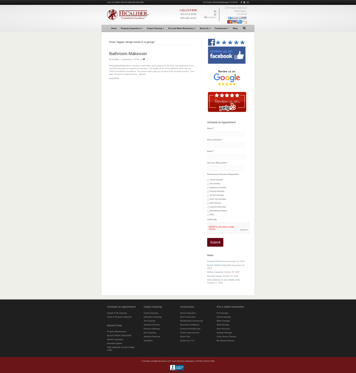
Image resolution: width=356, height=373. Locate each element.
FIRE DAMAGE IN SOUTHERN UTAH (223, 280)
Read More (114, 78)
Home (114, 28)
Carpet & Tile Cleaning (117, 313)
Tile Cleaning (215, 184)
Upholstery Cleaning (218, 188)
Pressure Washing (217, 191)
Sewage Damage (224, 332)
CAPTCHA (212, 219)
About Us (204, 28)
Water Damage (223, 321)
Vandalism (148, 340)
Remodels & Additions (189, 325)
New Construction (188, 317)
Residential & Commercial (191, 321)
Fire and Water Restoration (181, 28)
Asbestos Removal (152, 336)
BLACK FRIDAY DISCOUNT (219, 265)
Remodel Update (214, 276)
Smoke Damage (224, 317)
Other (212, 215)
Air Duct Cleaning (217, 195)
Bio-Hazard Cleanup (225, 340)
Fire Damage (222, 313)
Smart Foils (185, 336)
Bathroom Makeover (128, 53)
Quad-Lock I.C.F (187, 340)
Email (210, 151)
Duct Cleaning (150, 332)
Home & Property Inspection (119, 317)
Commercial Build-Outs (190, 329)
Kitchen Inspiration (215, 272)
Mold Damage (223, 325)
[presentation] (228, 228)
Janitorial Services (152, 325)
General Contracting (218, 207)
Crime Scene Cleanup (226, 336)
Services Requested (217, 163)
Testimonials (221, 28)
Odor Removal (215, 203)
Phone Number (214, 140)
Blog (235, 28)
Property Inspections (131, 28)
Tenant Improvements (189, 332)
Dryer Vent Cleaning (218, 199)
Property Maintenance (217, 261)
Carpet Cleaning (154, 28)
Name (210, 128)
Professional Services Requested (223, 174)
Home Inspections (188, 313)
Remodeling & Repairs (219, 211)
